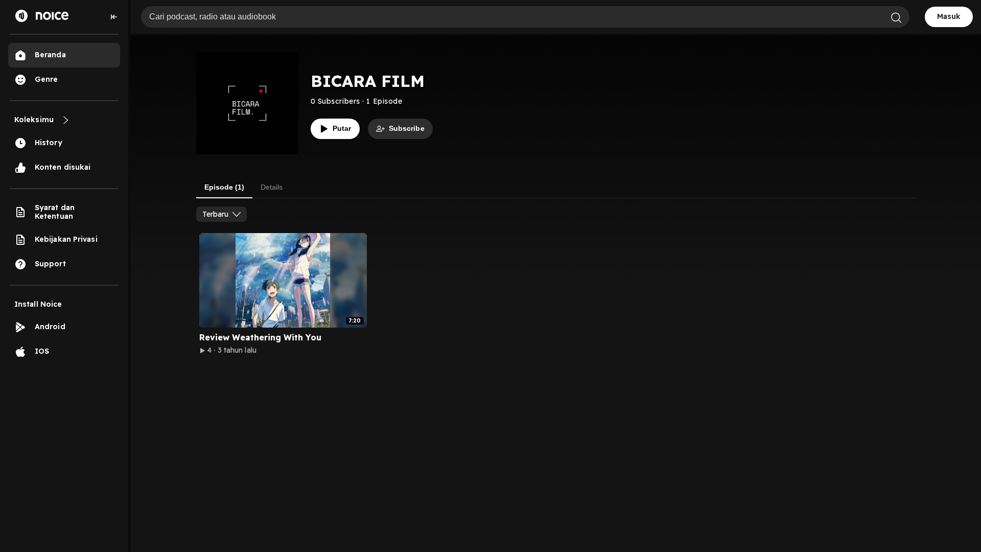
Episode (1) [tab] (224, 187)
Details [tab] (272, 187)
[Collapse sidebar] (114, 17)
